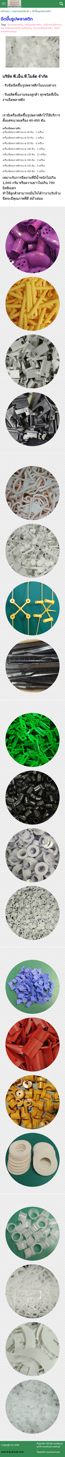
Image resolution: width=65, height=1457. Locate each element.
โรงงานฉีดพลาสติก (42, 28)
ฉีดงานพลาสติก (15, 24)
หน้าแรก (5, 11)
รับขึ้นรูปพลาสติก (33, 24)
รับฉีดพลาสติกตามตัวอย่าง (18, 28)
